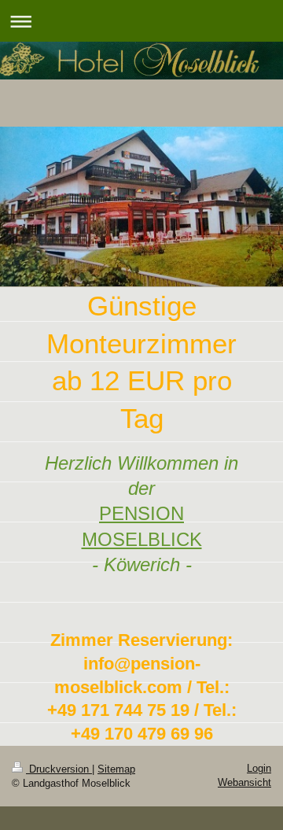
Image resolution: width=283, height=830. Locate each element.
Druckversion (59, 769)
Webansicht (244, 782)
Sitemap (116, 769)
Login (259, 768)
